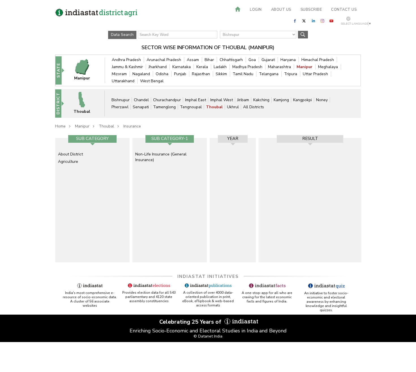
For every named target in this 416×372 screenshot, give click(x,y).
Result (310, 138)
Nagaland (141, 74)
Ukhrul (233, 107)
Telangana (268, 74)
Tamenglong (164, 107)
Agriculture (68, 161)
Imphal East (195, 100)
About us (281, 9)
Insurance (132, 126)
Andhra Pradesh (126, 59)
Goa (252, 59)
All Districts (253, 107)
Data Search (122, 34)
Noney (322, 100)
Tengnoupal (191, 107)
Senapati (141, 107)
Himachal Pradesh (317, 59)
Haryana (288, 59)
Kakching (261, 100)
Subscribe (311, 9)
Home (60, 126)
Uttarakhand (123, 81)
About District (70, 154)
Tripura (290, 74)
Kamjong (281, 100)
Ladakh (220, 67)
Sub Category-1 (169, 138)
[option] (92, 200)
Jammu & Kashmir (127, 67)
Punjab (180, 74)
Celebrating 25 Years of (191, 322)
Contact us (344, 9)
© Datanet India (208, 336)
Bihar (209, 59)
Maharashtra (279, 67)
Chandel (141, 100)
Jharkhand (158, 67)
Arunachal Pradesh (164, 59)
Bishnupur (120, 100)
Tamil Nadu (243, 74)
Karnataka (181, 67)
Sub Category (92, 138)
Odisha (162, 74)
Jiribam (243, 100)
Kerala (202, 67)
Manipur (304, 67)
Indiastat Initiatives (208, 276)
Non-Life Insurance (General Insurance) (160, 157)
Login (256, 9)
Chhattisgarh (231, 59)
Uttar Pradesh (315, 74)
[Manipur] (86, 70)
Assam (193, 59)
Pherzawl (119, 107)
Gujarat (268, 59)
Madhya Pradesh (247, 67)
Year (232, 138)
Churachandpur (167, 100)
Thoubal (214, 107)
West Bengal (152, 81)
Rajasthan (201, 74)
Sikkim (221, 74)
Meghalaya (328, 67)
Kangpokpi (302, 100)
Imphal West (221, 100)
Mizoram (119, 74)
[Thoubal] (85, 103)
